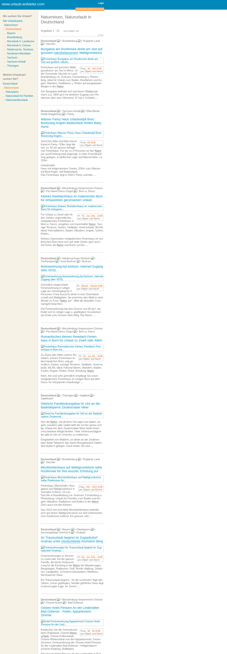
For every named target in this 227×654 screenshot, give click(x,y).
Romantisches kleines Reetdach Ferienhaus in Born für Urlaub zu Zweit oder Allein (71, 338)
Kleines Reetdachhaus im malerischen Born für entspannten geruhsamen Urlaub (72, 198)
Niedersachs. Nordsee (20, 49)
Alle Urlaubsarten (13, 20)
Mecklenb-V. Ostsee (19, 45)
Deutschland (13, 28)
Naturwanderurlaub (17, 99)
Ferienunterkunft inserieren (90, 9)
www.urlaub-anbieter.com (23, 4)
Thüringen (13, 65)
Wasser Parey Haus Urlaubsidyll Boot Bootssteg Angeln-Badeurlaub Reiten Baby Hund (71, 122)
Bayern (11, 33)
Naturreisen (11, 24)
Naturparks (12, 91)
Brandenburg (14, 37)
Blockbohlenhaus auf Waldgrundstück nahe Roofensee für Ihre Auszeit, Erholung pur (71, 469)
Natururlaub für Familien (19, 95)
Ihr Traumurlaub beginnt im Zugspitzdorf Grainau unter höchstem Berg (72, 539)
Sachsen (12, 57)
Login (101, 3)
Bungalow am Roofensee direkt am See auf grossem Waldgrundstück (71, 51)
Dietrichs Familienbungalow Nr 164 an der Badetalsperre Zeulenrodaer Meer (70, 405)
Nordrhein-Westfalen (19, 53)
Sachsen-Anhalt (16, 61)
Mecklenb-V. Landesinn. (21, 41)
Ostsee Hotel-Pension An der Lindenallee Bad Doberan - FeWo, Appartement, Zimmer (70, 611)
